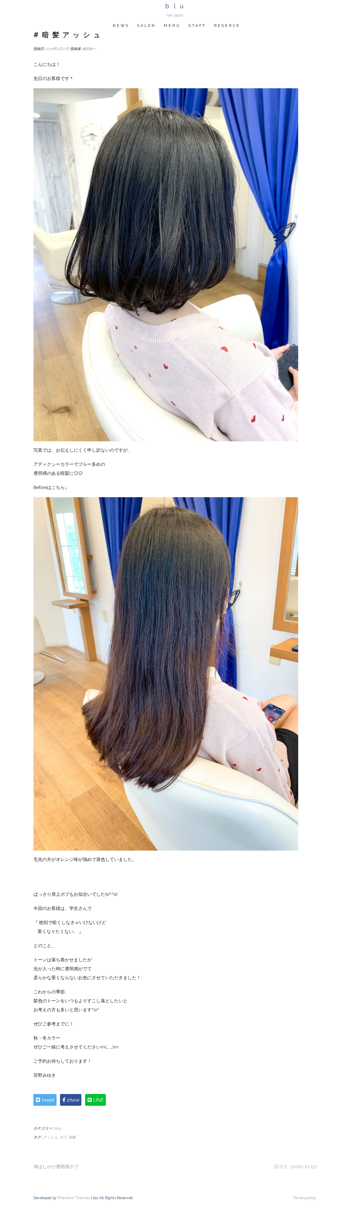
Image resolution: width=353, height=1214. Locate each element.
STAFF (197, 25)
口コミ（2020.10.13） (297, 1166)
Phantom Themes (74, 1198)
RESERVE (227, 25)
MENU (172, 25)
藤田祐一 (89, 49)
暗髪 (72, 1137)
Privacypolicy (304, 1198)
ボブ (63, 1137)
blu (176, 6)
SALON (146, 25)
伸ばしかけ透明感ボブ (55, 1166)
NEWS (121, 25)
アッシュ (50, 1137)
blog (57, 1128)
